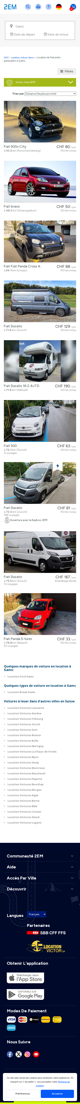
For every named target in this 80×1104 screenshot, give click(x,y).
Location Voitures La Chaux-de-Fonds (32, 751)
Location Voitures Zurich (24, 724)
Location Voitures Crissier (24, 811)
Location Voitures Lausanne (26, 708)
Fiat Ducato (12, 326)
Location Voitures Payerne (25, 779)
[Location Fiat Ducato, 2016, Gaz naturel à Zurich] (40, 483)
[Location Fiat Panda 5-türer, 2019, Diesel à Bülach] (40, 614)
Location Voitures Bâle (22, 806)
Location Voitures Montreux (26, 768)
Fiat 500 (9, 446)
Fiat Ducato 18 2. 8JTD (20, 386)
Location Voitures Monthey (25, 784)
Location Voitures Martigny (26, 746)
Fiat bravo (11, 206)
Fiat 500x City (14, 146)
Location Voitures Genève (24, 713)
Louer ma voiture (39, 9)
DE (59, 9)
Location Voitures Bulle (23, 740)
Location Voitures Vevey (23, 762)
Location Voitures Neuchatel (26, 773)
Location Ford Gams (21, 676)
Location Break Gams (21, 692)
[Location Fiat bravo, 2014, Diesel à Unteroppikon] (40, 182)
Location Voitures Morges (25, 790)
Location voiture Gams (22, 57)
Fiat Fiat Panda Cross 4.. (21, 266)
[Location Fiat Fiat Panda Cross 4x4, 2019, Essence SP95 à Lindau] (40, 242)
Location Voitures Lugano (25, 822)
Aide (49, 9)
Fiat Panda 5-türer (17, 639)
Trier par (18, 93)
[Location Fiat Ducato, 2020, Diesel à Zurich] (40, 552)
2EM (6, 57)
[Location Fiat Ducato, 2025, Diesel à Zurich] (40, 301)
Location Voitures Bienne (24, 735)
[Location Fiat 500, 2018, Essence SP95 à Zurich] (40, 421)
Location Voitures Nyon (23, 757)
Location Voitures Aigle (23, 795)
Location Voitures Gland (23, 817)
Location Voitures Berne (23, 800)
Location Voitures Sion (22, 729)
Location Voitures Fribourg (25, 719)
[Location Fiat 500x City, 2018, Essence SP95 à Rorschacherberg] (40, 122)
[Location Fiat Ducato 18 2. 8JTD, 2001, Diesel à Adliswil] (40, 361)
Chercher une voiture (28, 9)
